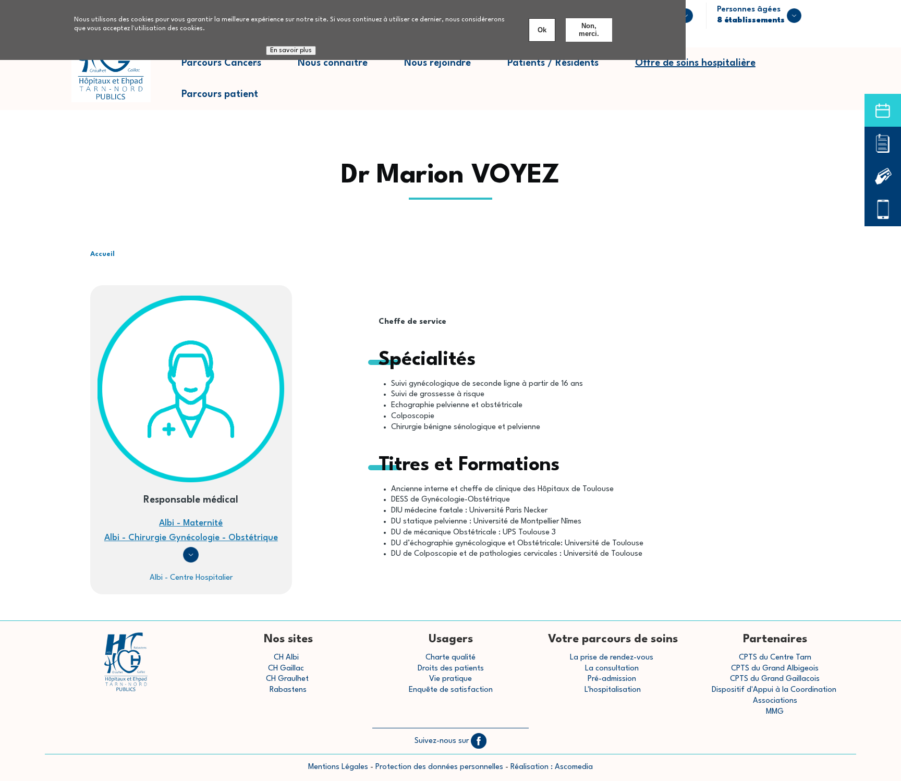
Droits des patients (451, 669)
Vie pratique (450, 679)
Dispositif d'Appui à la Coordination (775, 690)
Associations (775, 701)
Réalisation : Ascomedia (551, 767)
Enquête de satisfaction (451, 690)
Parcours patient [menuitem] (228, 100)
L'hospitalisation (613, 690)
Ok (542, 30)
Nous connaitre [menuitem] (342, 68)
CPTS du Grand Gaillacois (775, 679)
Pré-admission (612, 679)
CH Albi (286, 658)
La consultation (612, 669)
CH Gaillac (286, 669)
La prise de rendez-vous (611, 658)
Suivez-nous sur (443, 741)
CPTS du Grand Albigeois (775, 669)
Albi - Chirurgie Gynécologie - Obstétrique (191, 537)
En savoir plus (291, 50)
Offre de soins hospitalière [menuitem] (695, 63)
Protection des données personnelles (439, 767)
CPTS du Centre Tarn (775, 658)
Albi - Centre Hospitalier (191, 578)
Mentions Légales (338, 767)
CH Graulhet (287, 679)
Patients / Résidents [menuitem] (562, 68)
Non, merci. (589, 30)
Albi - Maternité (191, 523)
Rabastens (288, 690)
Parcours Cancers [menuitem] (230, 68)
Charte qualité (450, 658)
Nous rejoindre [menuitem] (446, 68)
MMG (775, 712)
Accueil (102, 254)
